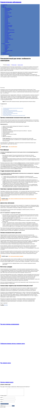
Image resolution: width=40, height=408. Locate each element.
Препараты (4, 52)
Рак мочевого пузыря (8, 26)
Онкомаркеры (4, 4)
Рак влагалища (7, 10)
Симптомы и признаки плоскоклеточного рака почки (12, 111)
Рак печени (6, 27)
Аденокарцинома (7, 44)
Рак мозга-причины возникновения (9, 324)
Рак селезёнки (7, 33)
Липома (6, 49)
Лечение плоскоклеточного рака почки (10, 113)
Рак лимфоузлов (7, 23)
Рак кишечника (7, 17)
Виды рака (4, 7)
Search (10, 55)
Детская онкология (8, 8)
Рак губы (6, 13)
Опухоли (3, 43)
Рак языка (6, 40)
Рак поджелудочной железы (9, 29)
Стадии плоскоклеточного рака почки (10, 110)
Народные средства (5, 53)
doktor (8, 64)
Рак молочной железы (8, 25)
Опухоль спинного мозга (6, 382)
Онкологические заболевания (10, 2)
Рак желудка (7, 15)
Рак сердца (7, 34)
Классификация (6, 109)
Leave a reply (20, 64)
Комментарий (3, 395)
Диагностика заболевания (8, 112)
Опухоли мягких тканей (8, 50)
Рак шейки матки (7, 37)
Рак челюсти (7, 36)
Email (1, 399)
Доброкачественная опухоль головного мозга (12, 343)
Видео (3, 5)
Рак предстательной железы (9, 32)
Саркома (6, 51)
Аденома (6, 45)
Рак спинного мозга (8, 35)
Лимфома (6, 48)
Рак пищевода (7, 28)
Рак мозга (6, 24)
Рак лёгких (6, 21)
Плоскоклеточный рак (8, 9)
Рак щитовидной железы (9, 39)
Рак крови (6, 20)
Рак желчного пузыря (8, 16)
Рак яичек (6, 41)
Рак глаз (6, 11)
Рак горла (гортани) (8, 12)
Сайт (1, 401)
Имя (1, 397)
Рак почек (6, 31)
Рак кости (6, 19)
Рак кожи (6, 18)
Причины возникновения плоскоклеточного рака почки (13, 108)
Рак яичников (7, 42)
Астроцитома (7, 47)
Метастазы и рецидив (7, 114)
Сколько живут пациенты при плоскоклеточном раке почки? (14, 115)
